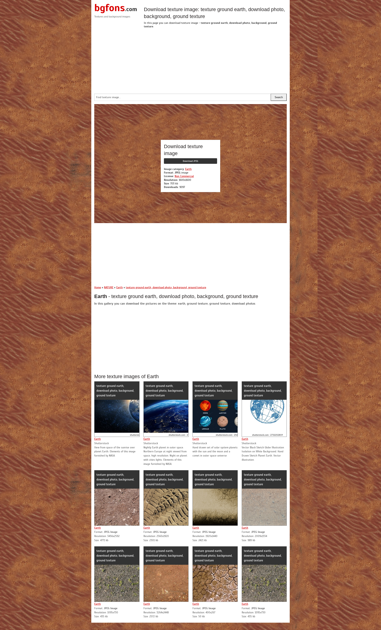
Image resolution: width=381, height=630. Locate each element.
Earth (188, 169)
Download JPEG (190, 161)
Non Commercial (184, 176)
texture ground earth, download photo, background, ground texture (115, 390)
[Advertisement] (215, 60)
